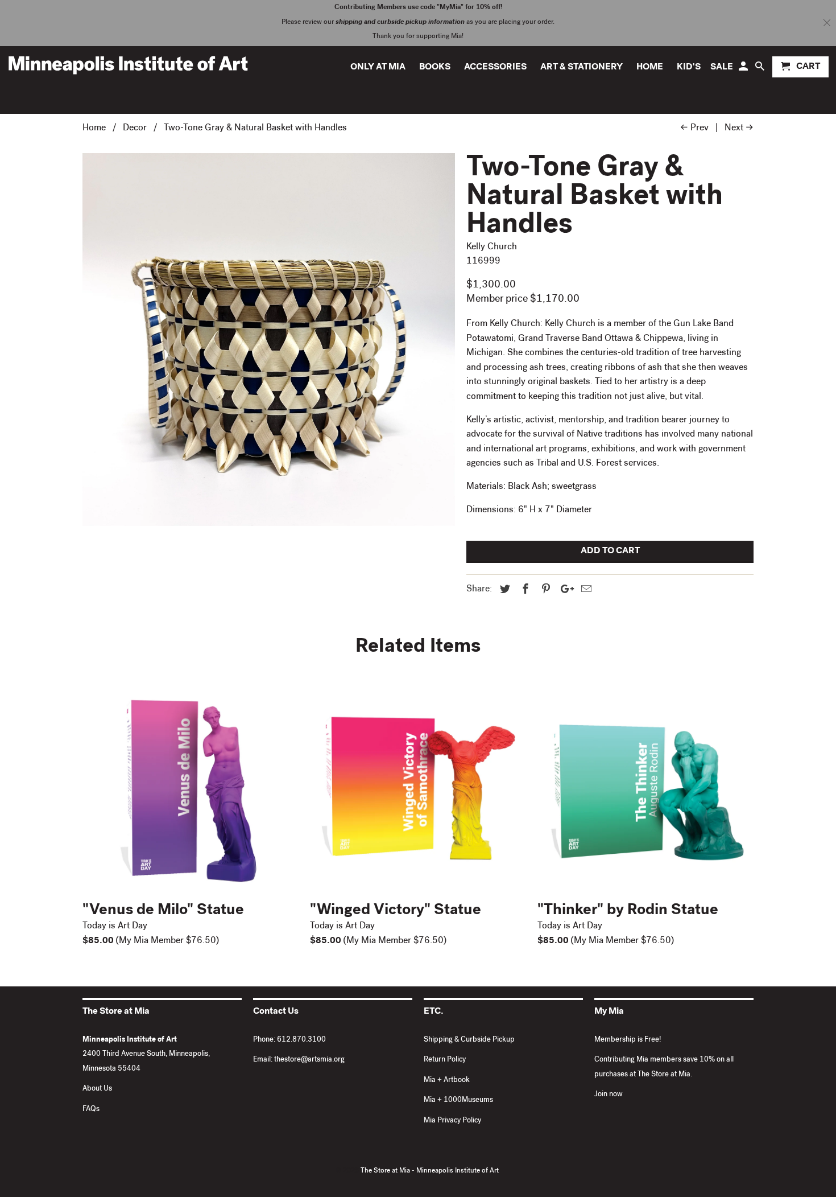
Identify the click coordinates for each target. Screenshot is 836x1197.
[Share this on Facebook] (524, 590)
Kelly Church (491, 247)
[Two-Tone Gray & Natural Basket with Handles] (268, 339)
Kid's (689, 67)
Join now (608, 1095)
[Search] (760, 69)
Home (649, 67)
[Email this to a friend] (585, 590)
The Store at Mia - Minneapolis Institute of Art (430, 1171)
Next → (739, 128)
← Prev (694, 128)
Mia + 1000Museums (458, 1100)
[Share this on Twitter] (503, 590)
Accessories (495, 67)
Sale (721, 67)
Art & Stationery (581, 67)
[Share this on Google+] (564, 590)
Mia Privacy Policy (452, 1121)
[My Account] (744, 69)
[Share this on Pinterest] (544, 590)
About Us (97, 1089)
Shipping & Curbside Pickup (469, 1040)
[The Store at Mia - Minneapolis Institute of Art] (128, 65)
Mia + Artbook (447, 1080)
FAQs (91, 1109)
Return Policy (445, 1060)
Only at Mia (377, 67)
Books (434, 67)
